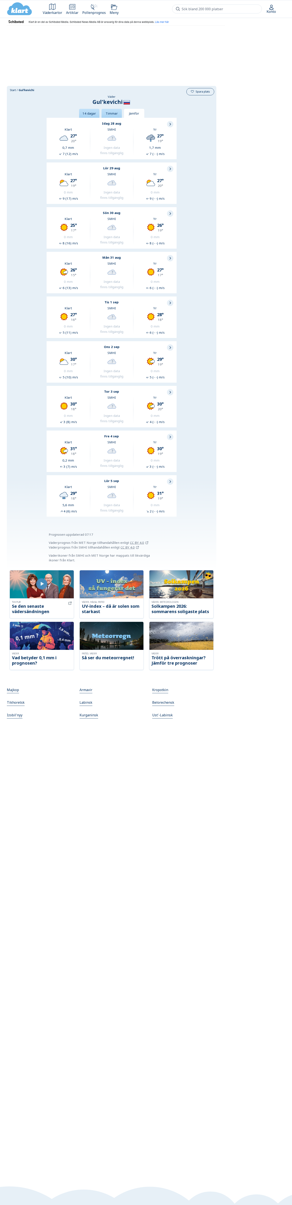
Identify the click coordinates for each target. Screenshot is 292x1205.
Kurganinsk (89, 715)
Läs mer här (162, 22)
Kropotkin (160, 689)
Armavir (86, 689)
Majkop (13, 689)
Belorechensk (163, 702)
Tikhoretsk (16, 702)
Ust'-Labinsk (162, 715)
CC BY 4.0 (137, 542)
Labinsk (86, 702)
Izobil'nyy (14, 715)
